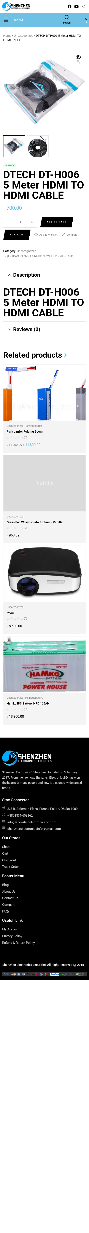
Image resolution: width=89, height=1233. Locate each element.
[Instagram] (83, 6)
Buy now (17, 234)
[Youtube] (76, 6)
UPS (40, 697)
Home (7, 35)
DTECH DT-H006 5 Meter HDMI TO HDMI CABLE (41, 255)
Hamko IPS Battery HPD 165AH (28, 703)
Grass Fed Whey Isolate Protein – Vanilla (35, 522)
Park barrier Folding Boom (25, 431)
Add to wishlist (48, 234)
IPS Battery (31, 697)
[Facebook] (69, 6)
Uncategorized (23, 35)
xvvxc (10, 612)
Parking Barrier (33, 425)
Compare (72, 234)
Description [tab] (26, 275)
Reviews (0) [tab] (26, 329)
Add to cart (57, 222)
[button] (6, 20)
